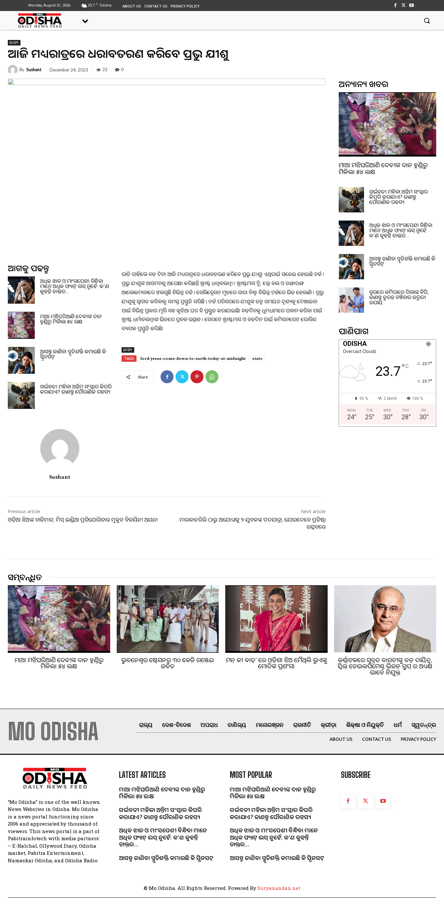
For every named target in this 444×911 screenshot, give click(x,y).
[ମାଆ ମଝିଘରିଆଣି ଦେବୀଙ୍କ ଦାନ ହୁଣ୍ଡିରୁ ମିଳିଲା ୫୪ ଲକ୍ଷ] (21, 325)
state (257, 358)
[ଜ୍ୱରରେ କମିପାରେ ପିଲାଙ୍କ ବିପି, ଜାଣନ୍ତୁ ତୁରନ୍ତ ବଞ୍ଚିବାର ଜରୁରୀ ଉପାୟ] (351, 300)
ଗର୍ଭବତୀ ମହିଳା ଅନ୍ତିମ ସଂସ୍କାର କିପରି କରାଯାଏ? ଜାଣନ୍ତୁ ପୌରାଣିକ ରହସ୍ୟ (75, 389)
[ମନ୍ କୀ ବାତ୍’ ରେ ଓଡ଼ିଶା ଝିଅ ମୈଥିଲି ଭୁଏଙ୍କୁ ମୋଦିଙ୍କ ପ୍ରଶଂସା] (276, 619)
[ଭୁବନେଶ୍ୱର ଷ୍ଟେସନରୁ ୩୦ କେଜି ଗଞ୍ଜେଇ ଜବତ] (168, 619)
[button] (426, 20)
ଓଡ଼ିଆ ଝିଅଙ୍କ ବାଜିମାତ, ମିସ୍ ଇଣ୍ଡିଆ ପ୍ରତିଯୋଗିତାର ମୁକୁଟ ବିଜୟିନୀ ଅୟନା (83, 519)
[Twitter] (403, 5)
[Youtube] (412, 5)
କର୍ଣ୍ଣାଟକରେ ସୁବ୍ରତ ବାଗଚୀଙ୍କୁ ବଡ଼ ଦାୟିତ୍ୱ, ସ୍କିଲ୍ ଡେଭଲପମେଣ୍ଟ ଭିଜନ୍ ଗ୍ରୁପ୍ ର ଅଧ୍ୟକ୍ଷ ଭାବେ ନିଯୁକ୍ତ (385, 666)
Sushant (33, 70)
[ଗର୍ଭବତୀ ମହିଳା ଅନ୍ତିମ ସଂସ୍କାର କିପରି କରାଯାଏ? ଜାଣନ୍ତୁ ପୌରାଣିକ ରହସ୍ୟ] (21, 395)
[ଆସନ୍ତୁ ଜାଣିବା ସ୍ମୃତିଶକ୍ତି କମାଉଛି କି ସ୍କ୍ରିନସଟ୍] (21, 360)
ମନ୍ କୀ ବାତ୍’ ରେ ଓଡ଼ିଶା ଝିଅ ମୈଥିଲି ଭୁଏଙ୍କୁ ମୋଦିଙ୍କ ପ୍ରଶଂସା (276, 663)
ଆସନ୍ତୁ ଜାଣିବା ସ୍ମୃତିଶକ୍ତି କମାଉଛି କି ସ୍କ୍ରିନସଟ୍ (73, 354)
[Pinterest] (196, 376)
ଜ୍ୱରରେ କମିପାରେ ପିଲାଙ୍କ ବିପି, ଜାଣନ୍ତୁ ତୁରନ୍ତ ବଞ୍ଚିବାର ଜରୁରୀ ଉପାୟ (399, 297)
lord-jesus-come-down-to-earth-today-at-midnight (193, 358)
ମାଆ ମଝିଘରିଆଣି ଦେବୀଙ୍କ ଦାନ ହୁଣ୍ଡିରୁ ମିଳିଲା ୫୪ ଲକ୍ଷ (70, 319)
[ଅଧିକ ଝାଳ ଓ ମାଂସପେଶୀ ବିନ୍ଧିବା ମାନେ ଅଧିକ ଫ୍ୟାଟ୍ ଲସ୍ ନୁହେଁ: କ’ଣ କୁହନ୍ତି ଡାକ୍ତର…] (21, 289)
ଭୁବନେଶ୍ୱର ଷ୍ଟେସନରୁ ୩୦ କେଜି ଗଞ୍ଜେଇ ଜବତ (167, 663)
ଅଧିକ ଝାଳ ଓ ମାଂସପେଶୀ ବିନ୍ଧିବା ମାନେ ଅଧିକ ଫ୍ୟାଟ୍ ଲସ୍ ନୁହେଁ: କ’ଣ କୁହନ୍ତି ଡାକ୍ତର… (74, 286)
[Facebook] (395, 5)
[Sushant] (14, 70)
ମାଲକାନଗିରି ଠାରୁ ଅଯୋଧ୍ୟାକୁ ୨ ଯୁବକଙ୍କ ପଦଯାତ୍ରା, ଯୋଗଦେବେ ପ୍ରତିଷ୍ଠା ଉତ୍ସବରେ (252, 523)
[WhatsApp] (211, 376)
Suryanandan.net (278, 888)
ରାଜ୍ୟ (14, 42)
